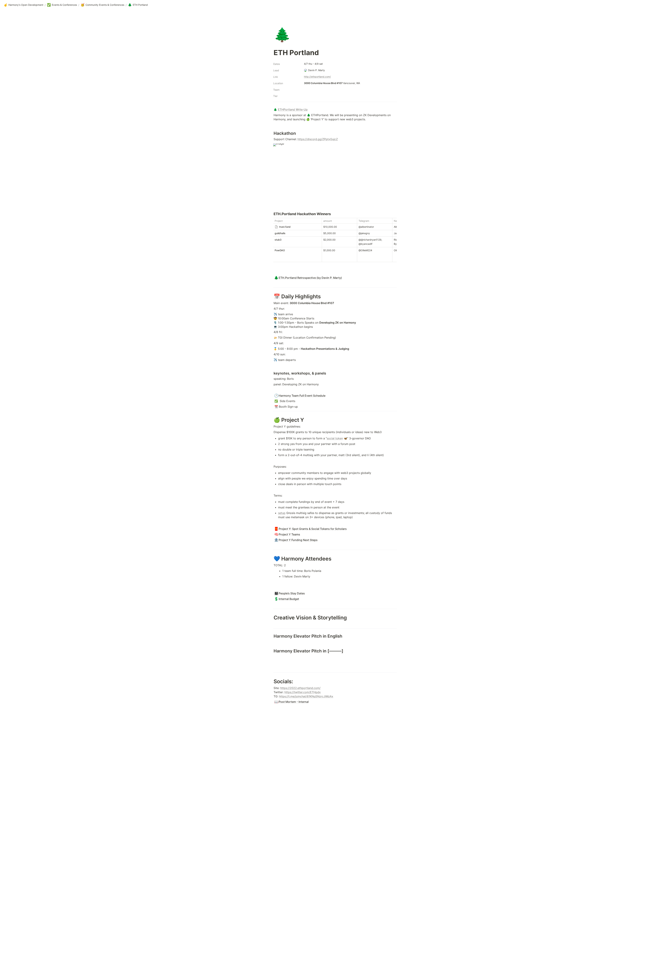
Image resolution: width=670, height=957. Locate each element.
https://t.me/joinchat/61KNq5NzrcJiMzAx (306, 696)
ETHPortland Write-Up (293, 109)
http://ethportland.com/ (317, 76)
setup (281, 513)
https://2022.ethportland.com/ (300, 688)
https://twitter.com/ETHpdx (302, 692)
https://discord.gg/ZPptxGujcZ (317, 139)
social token (335, 438)
